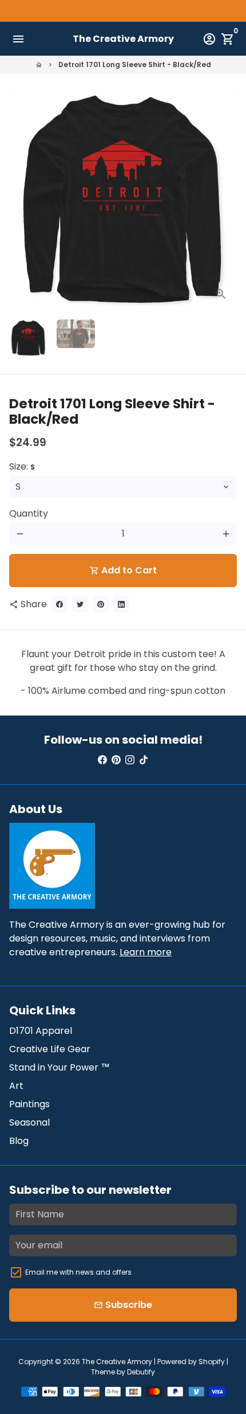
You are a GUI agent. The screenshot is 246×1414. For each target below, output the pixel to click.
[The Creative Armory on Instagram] (129, 760)
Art (16, 1085)
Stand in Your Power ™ (59, 1067)
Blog (19, 1140)
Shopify (212, 1361)
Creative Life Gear (49, 1049)
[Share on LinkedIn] (121, 604)
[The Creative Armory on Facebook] (102, 760)
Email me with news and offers (78, 1272)
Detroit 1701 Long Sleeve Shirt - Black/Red (134, 64)
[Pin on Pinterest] (101, 604)
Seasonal (29, 1122)
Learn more (146, 952)
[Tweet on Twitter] (80, 604)
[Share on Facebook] (59, 604)
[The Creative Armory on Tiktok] (143, 760)
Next (226, 201)
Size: (22, 466)
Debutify (141, 1372)
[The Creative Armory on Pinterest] (116, 760)
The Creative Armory (117, 1361)
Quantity (28, 513)
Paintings (29, 1104)
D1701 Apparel (40, 1030)
